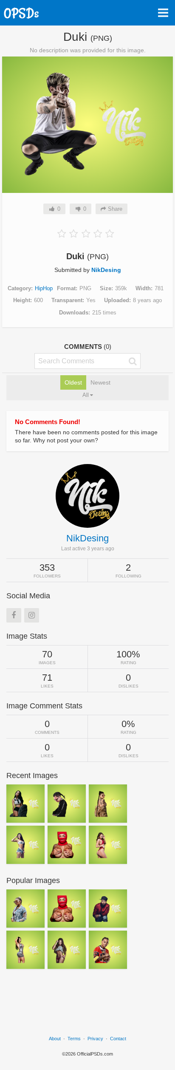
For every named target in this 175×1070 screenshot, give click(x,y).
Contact (118, 1038)
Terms (74, 1038)
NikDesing (106, 269)
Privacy (95, 1038)
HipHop (44, 288)
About (55, 1038)
